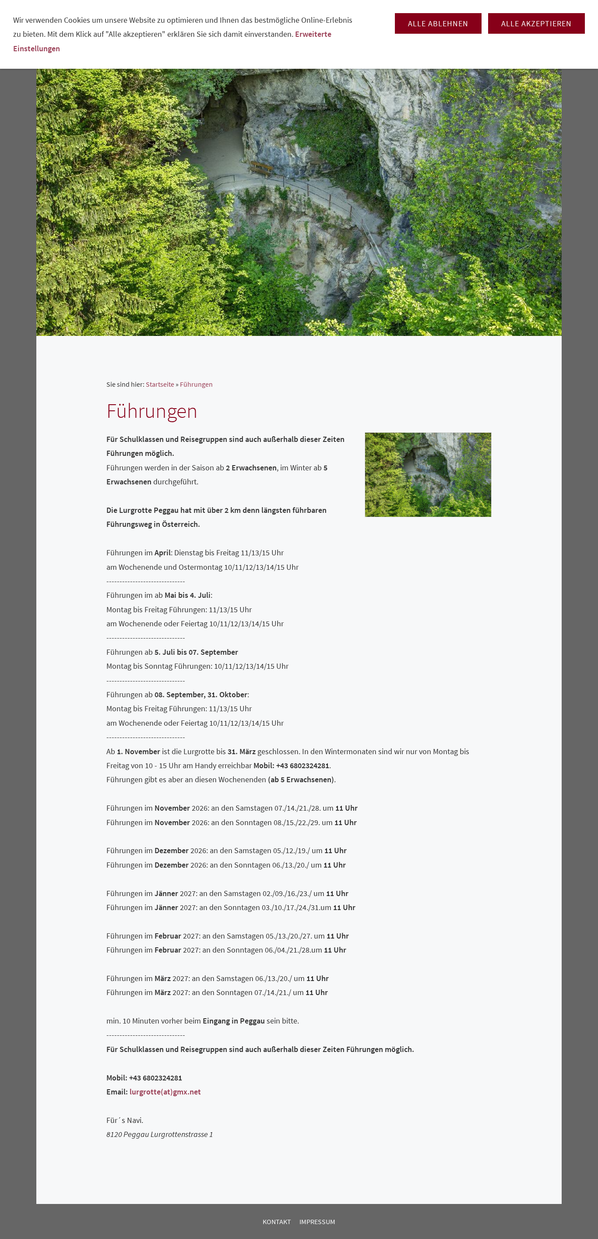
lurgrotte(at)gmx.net (165, 1092)
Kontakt (277, 1221)
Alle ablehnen (438, 23)
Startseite (160, 384)
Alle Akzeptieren (536, 23)
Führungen (196, 384)
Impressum (317, 1221)
